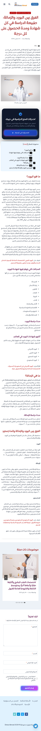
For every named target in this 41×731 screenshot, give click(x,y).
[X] (22, 714)
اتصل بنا (35, 701)
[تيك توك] (14, 714)
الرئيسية (27, 704)
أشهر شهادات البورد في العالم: (20, 160)
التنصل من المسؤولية (10, 701)
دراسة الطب (13, 13)
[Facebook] (26, 714)
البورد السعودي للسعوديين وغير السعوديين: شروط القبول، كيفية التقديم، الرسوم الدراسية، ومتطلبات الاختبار (21, 522)
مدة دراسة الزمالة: (24, 165)
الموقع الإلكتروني (31, 672)
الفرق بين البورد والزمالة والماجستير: (22, 168)
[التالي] (6, 577)
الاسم (34, 654)
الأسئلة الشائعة (25, 701)
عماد (23, 39)
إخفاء (25, 144)
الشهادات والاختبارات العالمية (23, 13)
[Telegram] (35, 726)
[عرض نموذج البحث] (9, 4)
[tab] (24, 602)
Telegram (35, 4)
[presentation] (20, 566)
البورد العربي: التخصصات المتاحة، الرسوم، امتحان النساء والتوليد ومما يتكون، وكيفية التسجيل (20, 261)
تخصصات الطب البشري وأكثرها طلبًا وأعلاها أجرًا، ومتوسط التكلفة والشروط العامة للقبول (21, 585)
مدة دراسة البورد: (24, 158)
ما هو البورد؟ (29, 150)
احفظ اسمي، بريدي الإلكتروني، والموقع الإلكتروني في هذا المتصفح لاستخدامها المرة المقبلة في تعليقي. (20, 678)
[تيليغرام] (18, 714)
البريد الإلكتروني (31, 663)
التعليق (34, 627)
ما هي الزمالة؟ (29, 163)
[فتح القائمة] (4, 4)
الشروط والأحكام (17, 704)
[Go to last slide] (35, 577)
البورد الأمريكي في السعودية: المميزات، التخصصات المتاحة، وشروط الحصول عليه (24, 367)
